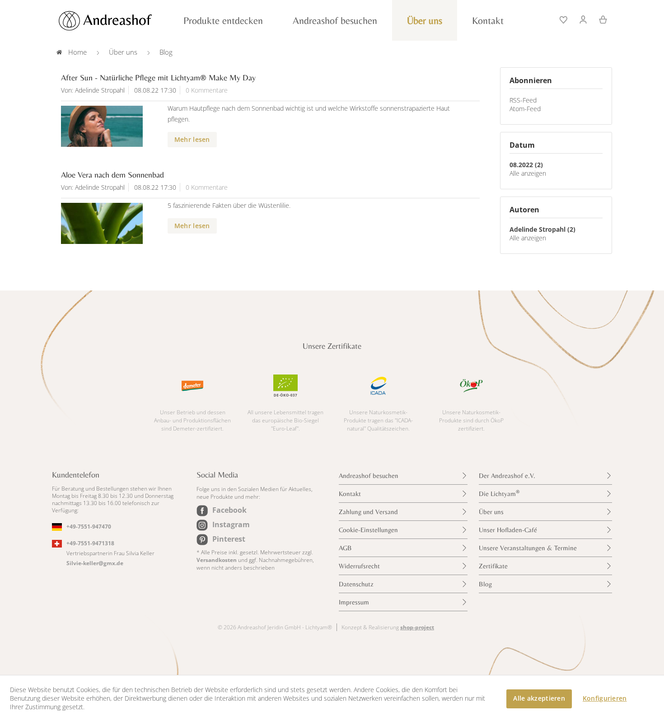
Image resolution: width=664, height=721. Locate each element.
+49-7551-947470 (88, 526)
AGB (345, 548)
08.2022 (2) (526, 164)
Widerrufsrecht (359, 566)
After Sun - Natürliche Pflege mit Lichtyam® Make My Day (158, 77)
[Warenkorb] (600, 18)
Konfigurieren (605, 698)
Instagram (231, 524)
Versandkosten (216, 560)
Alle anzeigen (528, 173)
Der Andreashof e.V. (507, 475)
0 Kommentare (207, 90)
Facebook (229, 510)
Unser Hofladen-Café (508, 530)
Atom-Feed (525, 108)
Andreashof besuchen (368, 475)
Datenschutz (356, 584)
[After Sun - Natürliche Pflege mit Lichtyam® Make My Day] (102, 126)
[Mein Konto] (584, 18)
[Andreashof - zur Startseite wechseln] (115, 21)
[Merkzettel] (564, 18)
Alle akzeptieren (539, 698)
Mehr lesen (192, 139)
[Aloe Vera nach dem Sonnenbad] (102, 223)
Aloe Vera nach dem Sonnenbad (112, 174)
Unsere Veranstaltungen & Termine (528, 548)
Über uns (491, 511)
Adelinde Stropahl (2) (542, 229)
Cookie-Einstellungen (368, 530)
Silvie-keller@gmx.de (94, 563)
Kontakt (350, 493)
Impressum (354, 602)
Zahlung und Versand (368, 511)
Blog (485, 584)
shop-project (417, 627)
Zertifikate (493, 566)
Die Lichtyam (499, 493)
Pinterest (228, 539)
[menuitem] (564, 18)
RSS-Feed (523, 100)
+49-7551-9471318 (90, 543)
